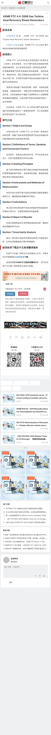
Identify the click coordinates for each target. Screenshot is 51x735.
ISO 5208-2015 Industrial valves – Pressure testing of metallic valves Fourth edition (32, 398)
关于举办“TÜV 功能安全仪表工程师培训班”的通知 (24, 508)
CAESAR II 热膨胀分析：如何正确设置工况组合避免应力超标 (27, 548)
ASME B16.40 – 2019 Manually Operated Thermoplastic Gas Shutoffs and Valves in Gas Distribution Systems (32, 412)
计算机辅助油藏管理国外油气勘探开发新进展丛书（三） (38, 472)
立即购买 (10, 294)
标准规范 (12, 8)
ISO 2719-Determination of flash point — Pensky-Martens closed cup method (32, 425)
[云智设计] (25, 3)
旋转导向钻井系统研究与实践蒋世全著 (13, 472)
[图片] (44, 576)
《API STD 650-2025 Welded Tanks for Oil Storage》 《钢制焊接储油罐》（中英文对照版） (31, 439)
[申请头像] (45, 559)
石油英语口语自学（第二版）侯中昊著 (38, 497)
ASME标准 (21, 8)
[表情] (40, 576)
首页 (5, 8)
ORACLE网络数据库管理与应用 (13, 497)
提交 (10, 582)
